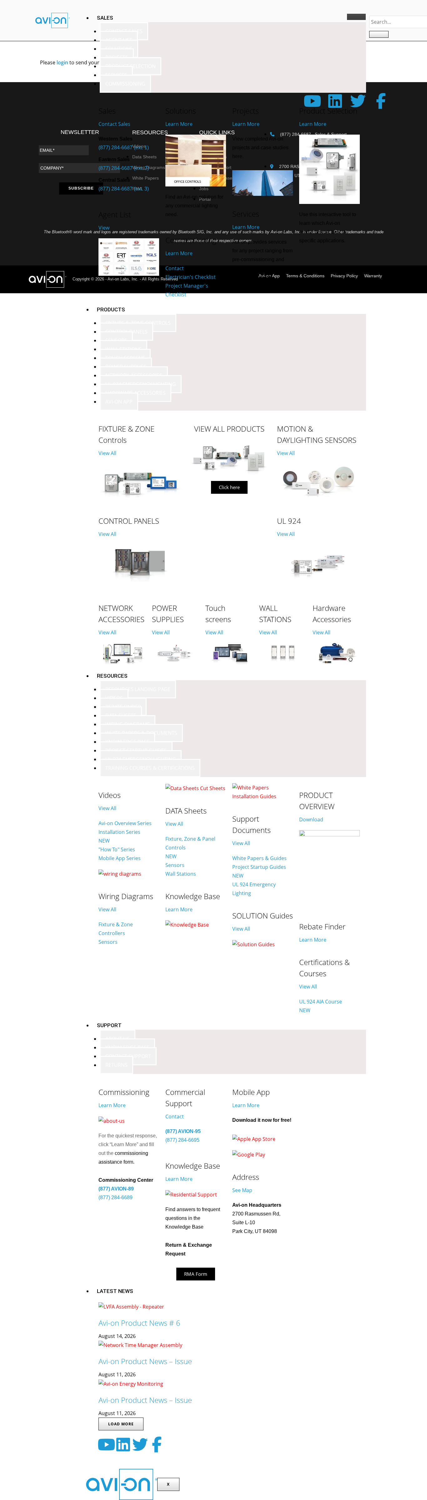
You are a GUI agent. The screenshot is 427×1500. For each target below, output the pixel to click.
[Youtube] (106, 1444)
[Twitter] (140, 1444)
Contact (174, 1116)
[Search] (379, 34)
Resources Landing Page (137, 689)
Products (111, 309)
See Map (242, 1190)
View (103, 227)
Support (109, 1025)
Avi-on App (119, 401)
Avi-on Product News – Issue (145, 1361)
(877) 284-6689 (115, 1197)
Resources (112, 676)
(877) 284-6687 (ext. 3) (123, 188)
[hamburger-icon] (356, 16)
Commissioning (125, 83)
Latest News (115, 1291)
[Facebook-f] (157, 1444)
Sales (105, 18)
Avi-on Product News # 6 (139, 1323)
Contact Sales (114, 124)
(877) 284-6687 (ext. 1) (123, 147)
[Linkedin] (123, 1444)
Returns (116, 1065)
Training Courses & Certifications (150, 768)
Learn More (179, 124)
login (62, 62)
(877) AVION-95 (183, 1131)
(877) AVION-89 (116, 1188)
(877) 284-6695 (182, 1140)
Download (311, 819)
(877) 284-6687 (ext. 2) (123, 168)
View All (107, 453)
